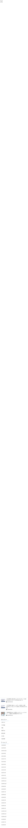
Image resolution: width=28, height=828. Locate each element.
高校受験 (3, 738)
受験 (2, 727)
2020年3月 (3, 802)
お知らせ (3, 722)
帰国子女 (3, 730)
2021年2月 (3, 772)
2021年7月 (3, 758)
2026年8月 (3, 745)
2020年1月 (3, 808)
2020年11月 (3, 780)
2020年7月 (3, 791)
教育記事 (3, 733)
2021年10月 (3, 750)
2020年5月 (3, 797)
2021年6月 (3, 761)
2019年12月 (3, 811)
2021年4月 (3, 767)
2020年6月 (3, 794)
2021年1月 (3, 775)
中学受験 (3, 725)
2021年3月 (3, 769)
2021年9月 (3, 753)
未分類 (2, 736)
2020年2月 (3, 805)
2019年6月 (3, 824)
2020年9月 (3, 786)
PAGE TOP (26, 802)
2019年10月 (3, 816)
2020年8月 (3, 789)
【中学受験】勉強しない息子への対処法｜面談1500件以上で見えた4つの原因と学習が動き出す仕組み (16, 706)
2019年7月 (3, 822)
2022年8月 (3, 747)
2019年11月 (3, 813)
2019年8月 (3, 819)
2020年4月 (3, 800)
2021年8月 (3, 756)
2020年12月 (3, 778)
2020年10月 (3, 783)
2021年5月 (3, 764)
